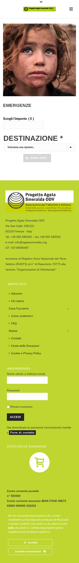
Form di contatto (22, 432)
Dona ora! (38, 158)
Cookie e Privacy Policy (26, 353)
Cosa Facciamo (19, 308)
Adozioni (16, 293)
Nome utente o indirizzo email (26, 373)
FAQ (14, 323)
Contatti (16, 338)
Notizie (13, 330)
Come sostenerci (22, 316)
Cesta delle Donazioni (25, 345)
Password (13, 390)
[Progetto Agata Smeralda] (39, 9)
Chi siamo (17, 301)
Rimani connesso (21, 406)
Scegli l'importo (18, 118)
